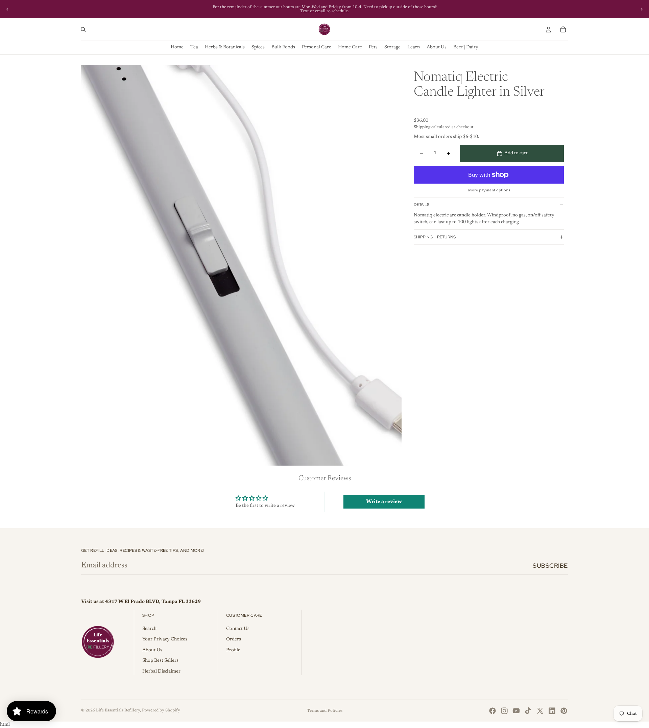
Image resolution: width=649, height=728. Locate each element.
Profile (233, 650)
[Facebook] (492, 711)
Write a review (384, 501)
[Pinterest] (564, 711)
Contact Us (237, 629)
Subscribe (550, 565)
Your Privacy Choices (164, 639)
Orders (233, 639)
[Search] (83, 29)
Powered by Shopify (161, 710)
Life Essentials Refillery (118, 710)
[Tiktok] (528, 711)
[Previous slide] (7, 9)
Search (149, 629)
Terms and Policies (324, 711)
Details (421, 204)
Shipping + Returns (435, 237)
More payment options (489, 190)
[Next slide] (641, 9)
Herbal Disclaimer (161, 671)
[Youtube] (516, 711)
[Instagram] (504, 711)
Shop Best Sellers (160, 660)
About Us (152, 650)
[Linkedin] (552, 711)
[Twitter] (540, 711)
